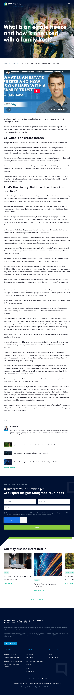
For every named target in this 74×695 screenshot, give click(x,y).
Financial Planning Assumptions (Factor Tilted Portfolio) (31, 453)
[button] (69, 4)
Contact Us (30, 672)
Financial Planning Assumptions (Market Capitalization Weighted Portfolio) (36, 462)
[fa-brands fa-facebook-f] (38, 679)
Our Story (29, 654)
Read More (8, 583)
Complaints (56, 683)
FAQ (27, 668)
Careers (28, 665)
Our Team (29, 658)
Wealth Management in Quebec (11, 666)
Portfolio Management (11, 658)
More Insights (9, 468)
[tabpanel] (17, 568)
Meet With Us (53, 658)
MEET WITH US (10, 643)
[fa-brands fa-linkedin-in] (42, 679)
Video (13, 63)
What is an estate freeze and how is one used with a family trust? (39, 63)
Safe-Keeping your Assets (34, 661)
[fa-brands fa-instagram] (45, 679)
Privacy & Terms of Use (20, 683)
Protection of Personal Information (40, 683)
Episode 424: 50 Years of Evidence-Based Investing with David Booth (34, 445)
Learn (51, 654)
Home (5, 63)
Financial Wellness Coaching (13, 661)
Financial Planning (10, 654)
